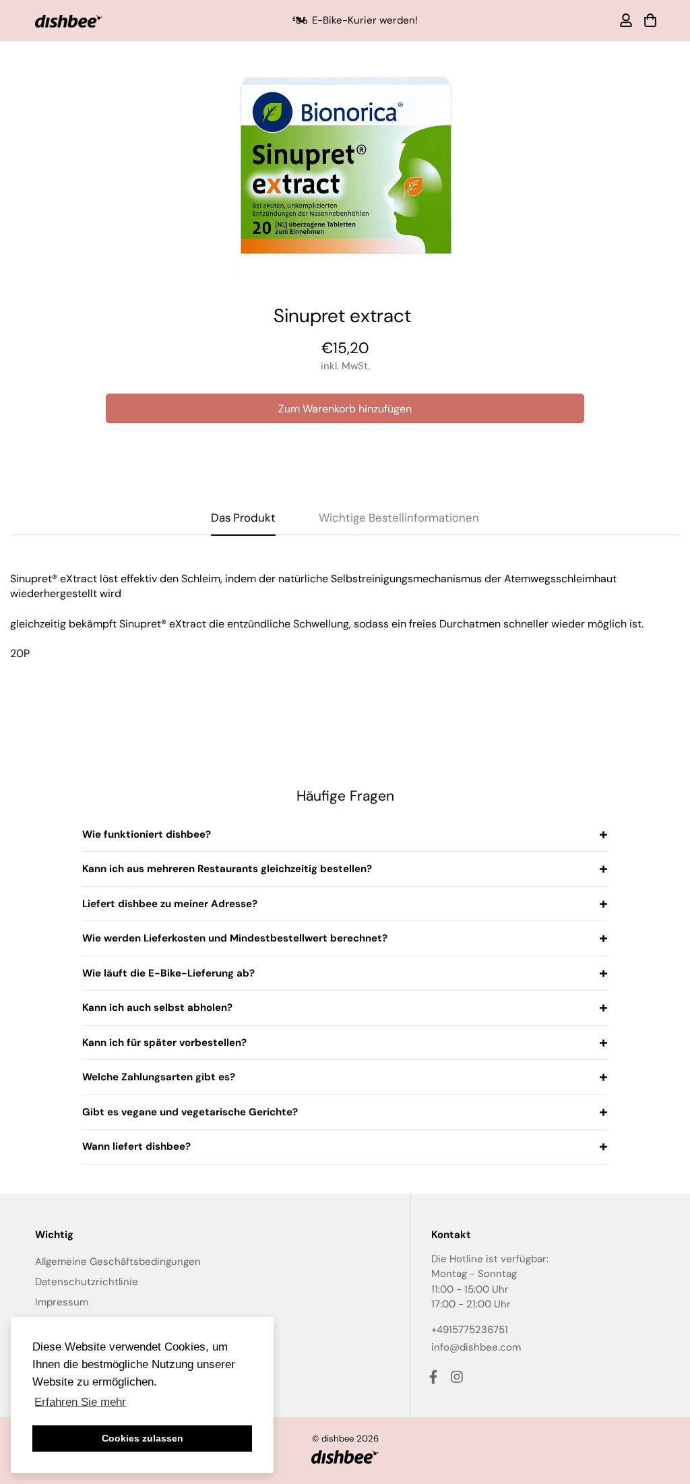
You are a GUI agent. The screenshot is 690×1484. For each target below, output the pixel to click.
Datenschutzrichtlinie (86, 1282)
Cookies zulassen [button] (142, 1438)
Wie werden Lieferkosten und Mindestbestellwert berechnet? (234, 938)
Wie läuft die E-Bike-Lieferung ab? (168, 973)
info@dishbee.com (476, 1347)
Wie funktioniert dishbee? (146, 834)
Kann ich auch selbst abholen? (157, 1007)
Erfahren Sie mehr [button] (80, 1402)
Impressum (61, 1302)
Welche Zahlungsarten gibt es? (158, 1077)
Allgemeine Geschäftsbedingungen (118, 1261)
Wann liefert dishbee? (136, 1146)
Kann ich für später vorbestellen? (164, 1042)
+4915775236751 (469, 1329)
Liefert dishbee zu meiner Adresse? (169, 903)
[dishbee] (68, 20)
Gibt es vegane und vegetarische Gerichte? (190, 1112)
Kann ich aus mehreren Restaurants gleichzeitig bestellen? (227, 868)
